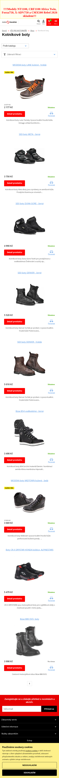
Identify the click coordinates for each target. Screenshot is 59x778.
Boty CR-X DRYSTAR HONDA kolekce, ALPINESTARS (29, 549)
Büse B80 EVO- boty (29, 619)
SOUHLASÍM (29, 772)
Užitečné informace (9, 727)
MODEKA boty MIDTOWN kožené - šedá (29, 480)
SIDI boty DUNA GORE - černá (29, 203)
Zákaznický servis (9, 720)
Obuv (32, 30)
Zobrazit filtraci (14, 54)
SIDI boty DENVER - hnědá (29, 342)
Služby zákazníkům (9, 734)
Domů (4, 30)
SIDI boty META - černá (29, 134)
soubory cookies (31, 750)
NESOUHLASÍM (29, 765)
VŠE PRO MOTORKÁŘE (18, 30)
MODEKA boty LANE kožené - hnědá (29, 64)
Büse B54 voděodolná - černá (29, 411)
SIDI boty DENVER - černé (29, 272)
